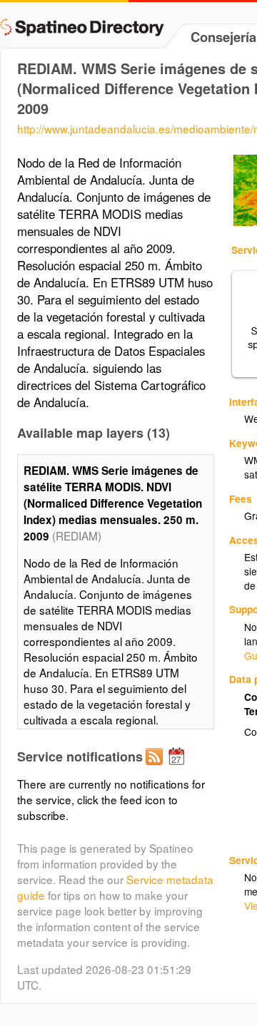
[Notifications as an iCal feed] (178, 768)
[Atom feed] (156, 768)
